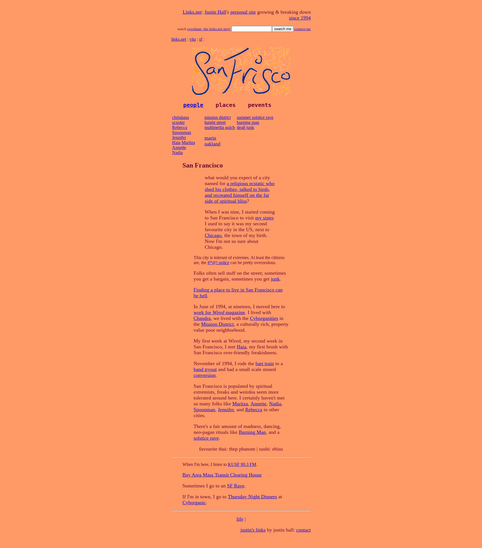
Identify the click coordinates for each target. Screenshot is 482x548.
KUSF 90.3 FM (242, 464)
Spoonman (181, 132)
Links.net (192, 12)
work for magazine (219, 312)
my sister (264, 218)
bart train (265, 363)
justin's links (253, 530)
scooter (178, 122)
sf (200, 39)
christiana (180, 117)
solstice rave (206, 438)
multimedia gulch (219, 127)
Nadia (177, 152)
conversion (205, 375)
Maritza (188, 142)
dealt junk (245, 127)
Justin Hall (215, 12)
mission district (217, 117)
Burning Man (252, 432)
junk (275, 279)
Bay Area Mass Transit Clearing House (222, 475)
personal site (243, 12)
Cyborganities (264, 318)
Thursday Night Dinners (252, 496)
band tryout (205, 369)
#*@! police (218, 262)
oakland (212, 144)
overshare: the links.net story (209, 29)
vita (192, 39)
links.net (178, 39)
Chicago (213, 235)
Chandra (202, 318)
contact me (302, 29)
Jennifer (179, 137)
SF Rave (235, 486)
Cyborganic (194, 502)
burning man (248, 122)
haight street (215, 122)
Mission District (217, 324)
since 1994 (300, 18)
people (193, 105)
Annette (179, 147)
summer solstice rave (255, 117)
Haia (176, 142)
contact (303, 530)
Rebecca (179, 127)
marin (210, 138)
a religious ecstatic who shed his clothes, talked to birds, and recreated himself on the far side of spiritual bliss (239, 192)
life (240, 519)
